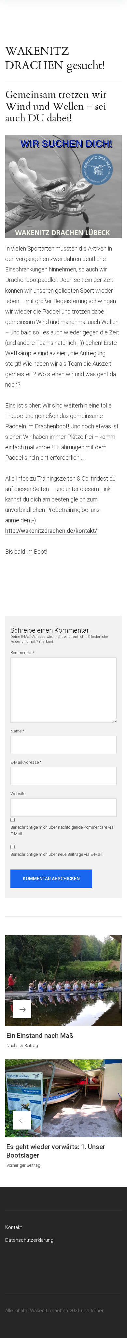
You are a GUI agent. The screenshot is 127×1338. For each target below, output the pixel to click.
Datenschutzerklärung (29, 1240)
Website (17, 793)
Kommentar (22, 652)
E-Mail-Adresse (25, 762)
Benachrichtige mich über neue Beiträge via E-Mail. (56, 854)
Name (17, 731)
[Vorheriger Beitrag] (63, 1098)
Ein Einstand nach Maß (40, 1035)
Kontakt (13, 1227)
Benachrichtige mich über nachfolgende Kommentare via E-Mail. (62, 830)
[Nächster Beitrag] (63, 980)
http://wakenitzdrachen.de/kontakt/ (51, 530)
